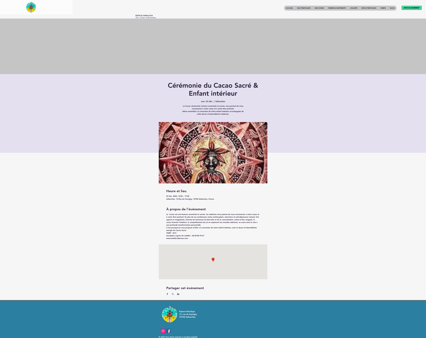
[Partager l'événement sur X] (173, 294)
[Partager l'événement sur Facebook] (167, 294)
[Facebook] (168, 331)
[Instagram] (163, 331)
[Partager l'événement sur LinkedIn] (178, 294)
